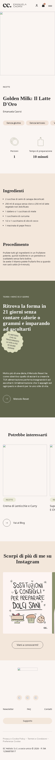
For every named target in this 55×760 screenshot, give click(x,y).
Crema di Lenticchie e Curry (20, 506)
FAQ (29, 709)
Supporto (27, 720)
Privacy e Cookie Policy (14, 738)
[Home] (14, 5)
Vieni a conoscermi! (27, 645)
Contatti (48, 709)
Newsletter (8, 709)
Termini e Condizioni (37, 738)
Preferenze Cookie (12, 741)
